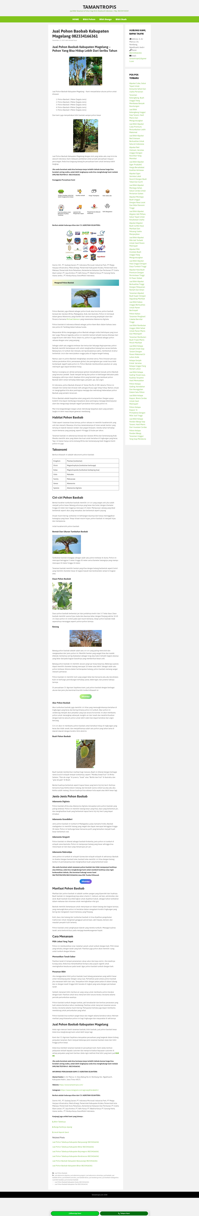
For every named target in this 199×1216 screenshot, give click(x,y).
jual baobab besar (82, 1177)
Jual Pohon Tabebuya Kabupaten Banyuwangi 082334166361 (75, 1142)
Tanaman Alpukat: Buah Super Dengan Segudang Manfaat (137, 296)
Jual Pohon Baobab (61, 1173)
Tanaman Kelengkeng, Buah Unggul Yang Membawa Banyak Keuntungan (136, 100)
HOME (75, 19)
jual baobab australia (69, 1177)
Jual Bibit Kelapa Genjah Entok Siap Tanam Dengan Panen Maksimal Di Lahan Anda (137, 351)
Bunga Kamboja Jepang (62, 1127)
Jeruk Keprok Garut (60, 1132)
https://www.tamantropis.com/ (71, 1085)
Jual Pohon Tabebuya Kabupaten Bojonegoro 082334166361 (75, 1151)
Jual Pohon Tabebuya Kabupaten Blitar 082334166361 (73, 1147)
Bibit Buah (121, 19)
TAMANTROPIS (99, 7)
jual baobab (107, 1175)
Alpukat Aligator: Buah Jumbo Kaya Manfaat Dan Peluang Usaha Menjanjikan (136, 228)
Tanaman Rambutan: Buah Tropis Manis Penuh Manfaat (137, 340)
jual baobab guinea (95, 1177)
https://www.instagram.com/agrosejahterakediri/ (80, 1090)
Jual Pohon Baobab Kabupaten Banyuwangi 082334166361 (75, 1161)
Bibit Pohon (89, 19)
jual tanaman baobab (71, 1180)
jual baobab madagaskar (110, 1177)
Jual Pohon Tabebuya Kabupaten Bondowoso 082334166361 (75, 1156)
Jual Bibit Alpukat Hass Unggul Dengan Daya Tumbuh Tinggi (138, 263)
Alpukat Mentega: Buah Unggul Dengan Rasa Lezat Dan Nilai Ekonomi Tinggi (137, 202)
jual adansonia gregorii (78, 1175)
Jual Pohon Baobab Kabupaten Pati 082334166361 (71, 1184)
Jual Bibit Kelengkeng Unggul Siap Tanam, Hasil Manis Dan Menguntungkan (137, 115)
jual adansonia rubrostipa (94, 1175)
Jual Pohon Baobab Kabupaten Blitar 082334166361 (72, 1166)
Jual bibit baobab (58, 1180)
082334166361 (135, 53)
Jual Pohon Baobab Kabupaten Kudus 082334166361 (72, 1182)
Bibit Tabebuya (59, 1122)
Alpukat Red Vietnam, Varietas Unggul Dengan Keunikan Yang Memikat (136, 153)
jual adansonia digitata (62, 1175)
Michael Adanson (73, 319)
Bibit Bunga (105, 19)
